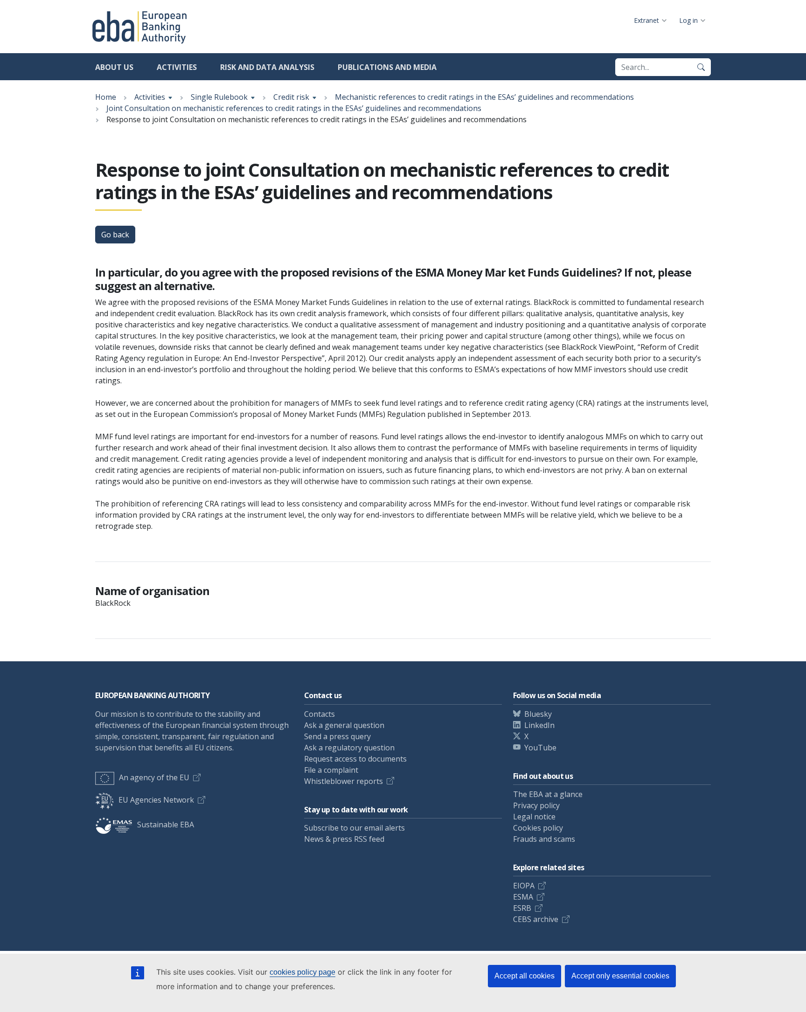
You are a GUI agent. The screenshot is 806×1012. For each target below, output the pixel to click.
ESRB (522, 908)
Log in (688, 20)
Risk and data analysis (267, 67)
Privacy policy (536, 805)
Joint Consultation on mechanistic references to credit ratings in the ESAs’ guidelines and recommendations (293, 108)
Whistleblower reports (343, 781)
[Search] (701, 67)
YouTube (540, 747)
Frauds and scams (544, 839)
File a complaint (331, 770)
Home (105, 97)
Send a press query (337, 736)
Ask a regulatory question (349, 747)
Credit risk (291, 97)
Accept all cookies (524, 976)
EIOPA (524, 885)
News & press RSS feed (344, 839)
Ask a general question (344, 725)
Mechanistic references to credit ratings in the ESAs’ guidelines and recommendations (484, 97)
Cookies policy (538, 828)
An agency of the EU (154, 777)
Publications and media (387, 67)
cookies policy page (302, 972)
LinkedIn (539, 725)
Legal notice (534, 816)
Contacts (319, 714)
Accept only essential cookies (620, 976)
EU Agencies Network (156, 800)
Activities (177, 67)
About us (114, 67)
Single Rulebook (219, 97)
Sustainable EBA (165, 824)
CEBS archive (535, 919)
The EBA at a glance (548, 794)
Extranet (646, 20)
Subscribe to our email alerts (354, 828)
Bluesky (538, 714)
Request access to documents (355, 759)
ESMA (523, 897)
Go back (115, 234)
